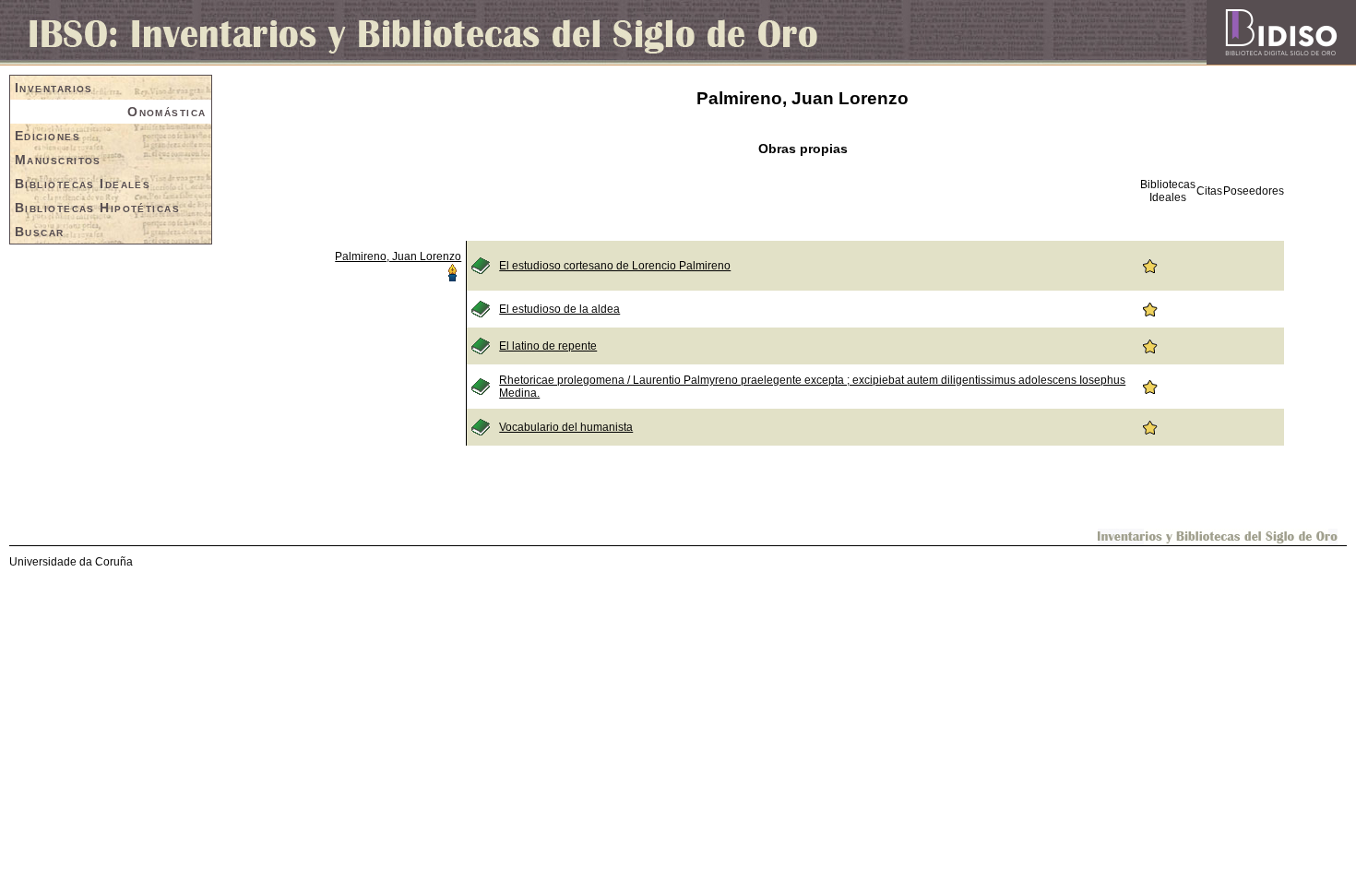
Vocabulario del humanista (566, 427)
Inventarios (54, 87)
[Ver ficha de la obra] (480, 264)
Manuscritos (58, 159)
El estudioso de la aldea (559, 309)
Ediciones (47, 135)
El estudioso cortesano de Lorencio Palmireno (615, 265)
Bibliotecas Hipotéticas (97, 207)
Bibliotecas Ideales (82, 183)
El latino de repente (548, 346)
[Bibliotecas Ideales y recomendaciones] (1149, 264)
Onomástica (166, 111)
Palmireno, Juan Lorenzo (398, 256)
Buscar (40, 231)
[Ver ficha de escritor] (452, 271)
